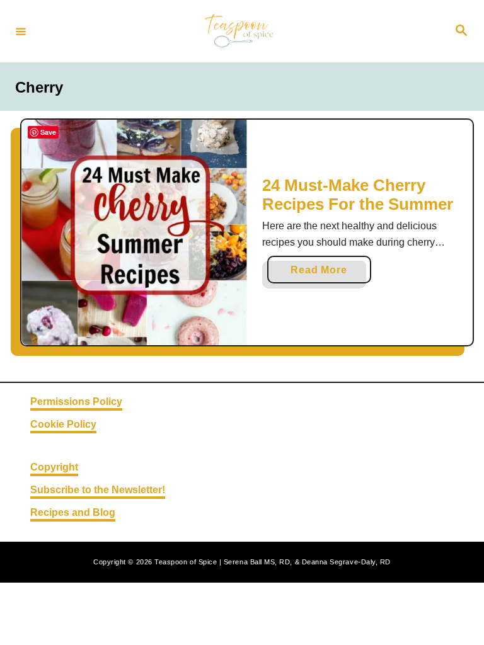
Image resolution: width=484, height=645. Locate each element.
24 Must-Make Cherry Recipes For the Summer (357, 195)
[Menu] (21, 31)
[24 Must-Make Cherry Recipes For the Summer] (134, 232)
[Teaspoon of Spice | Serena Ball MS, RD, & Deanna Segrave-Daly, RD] (240, 31)
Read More (323, 273)
